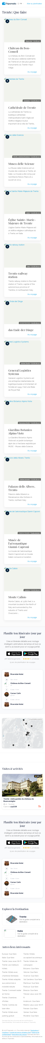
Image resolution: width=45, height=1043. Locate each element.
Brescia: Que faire (30, 990)
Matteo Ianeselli (25, 479)
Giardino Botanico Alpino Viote (20, 431)
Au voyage (32, 72)
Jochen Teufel (25, 363)
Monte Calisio (17, 597)
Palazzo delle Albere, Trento (21, 488)
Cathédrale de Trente (22, 107)
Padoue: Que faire (30, 987)
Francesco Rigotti (24, 423)
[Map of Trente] (22, 733)
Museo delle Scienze (21, 163)
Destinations (34, 1030)
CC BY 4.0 (36, 41)
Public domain (35, 533)
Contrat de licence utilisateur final (20, 1032)
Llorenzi (27, 590)
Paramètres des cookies (19, 1034)
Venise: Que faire (30, 1012)
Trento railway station (17, 275)
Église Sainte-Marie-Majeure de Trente (22, 221)
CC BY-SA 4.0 (35, 100)
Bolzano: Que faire (31, 969)
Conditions (5, 1032)
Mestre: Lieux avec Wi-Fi (33, 1005)
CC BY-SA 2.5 (35, 266)
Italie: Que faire (8, 958)
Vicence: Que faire (30, 976)
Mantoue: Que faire (31, 983)
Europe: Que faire (9, 954)
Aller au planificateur (34, 4)
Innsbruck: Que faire (31, 1001)
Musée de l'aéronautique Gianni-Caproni (18, 543)
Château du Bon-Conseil (19, 49)
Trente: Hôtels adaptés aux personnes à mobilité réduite (11, 983)
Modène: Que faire (31, 1016)
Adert (28, 213)
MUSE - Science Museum (21, 156)
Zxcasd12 (27, 100)
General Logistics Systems (19, 372)
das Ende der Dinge (21, 330)
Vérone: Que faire (30, 972)
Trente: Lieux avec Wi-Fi (11, 961)
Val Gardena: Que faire (32, 979)
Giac (28, 266)
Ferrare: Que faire (30, 1009)
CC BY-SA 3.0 (35, 156)
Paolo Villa (29, 41)
